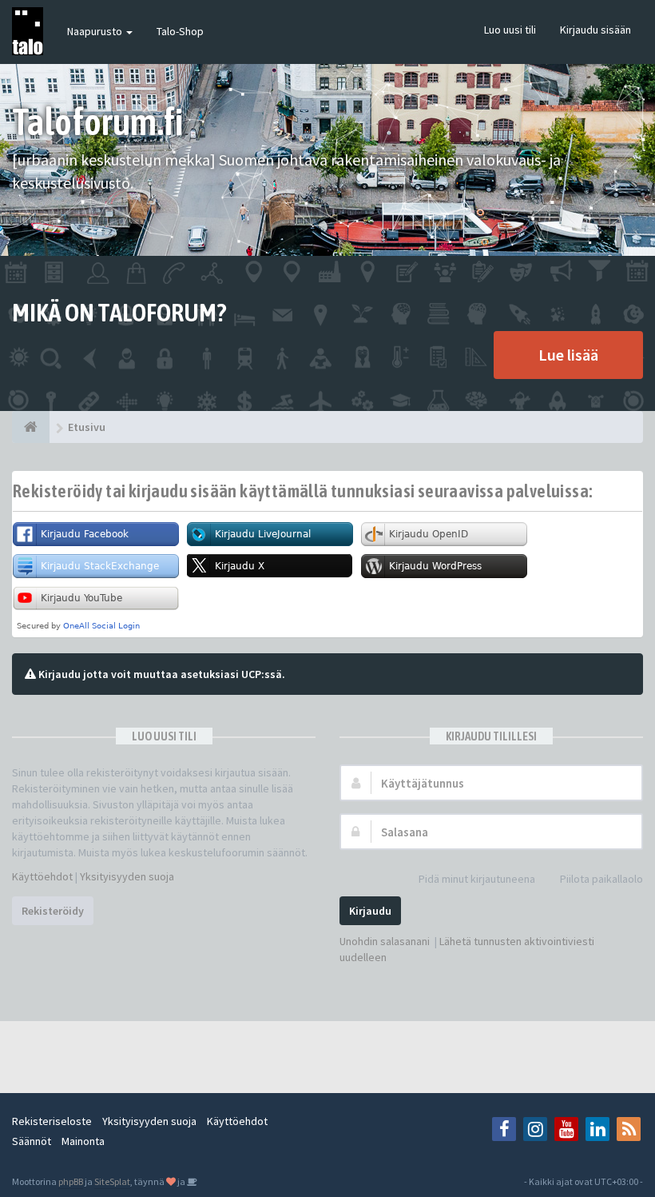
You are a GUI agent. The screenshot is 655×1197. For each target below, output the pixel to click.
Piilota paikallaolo (601, 879)
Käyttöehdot (42, 876)
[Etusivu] (31, 427)
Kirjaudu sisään (595, 29)
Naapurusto (96, 31)
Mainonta (83, 1141)
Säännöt (31, 1141)
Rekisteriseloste (52, 1121)
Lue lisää (568, 355)
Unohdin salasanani (384, 941)
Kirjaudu (370, 911)
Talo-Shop (180, 31)
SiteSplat (112, 1181)
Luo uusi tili (510, 29)
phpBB (70, 1181)
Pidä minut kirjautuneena (477, 879)
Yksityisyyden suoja (127, 876)
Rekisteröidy (53, 911)
